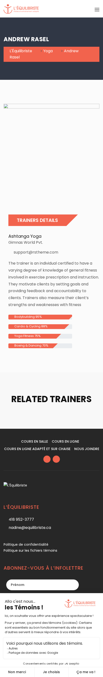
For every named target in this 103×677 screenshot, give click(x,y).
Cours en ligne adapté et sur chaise (37, 448)
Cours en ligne (65, 441)
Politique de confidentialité (26, 544)
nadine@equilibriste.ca (30, 527)
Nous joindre (86, 448)
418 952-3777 (21, 519)
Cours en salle (34, 441)
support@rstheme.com (36, 252)
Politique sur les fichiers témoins (30, 550)
